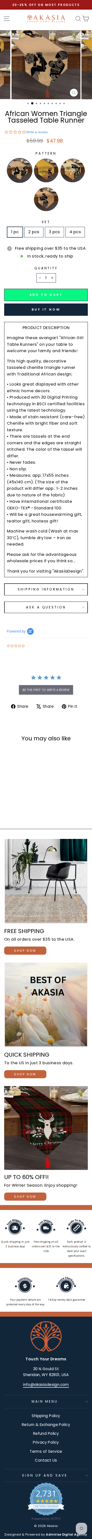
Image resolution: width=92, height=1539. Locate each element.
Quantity (46, 268)
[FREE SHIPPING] (46, 881)
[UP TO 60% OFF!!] (46, 1128)
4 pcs (75, 232)
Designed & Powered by (46, 1534)
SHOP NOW (25, 951)
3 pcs (54, 232)
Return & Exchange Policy (46, 1424)
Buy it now (46, 309)
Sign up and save (44, 1475)
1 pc (15, 232)
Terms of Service (46, 1451)
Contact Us (46, 1460)
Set (46, 222)
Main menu (45, 1401)
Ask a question (46, 607)
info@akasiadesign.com (46, 1384)
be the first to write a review (46, 690)
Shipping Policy (46, 1415)
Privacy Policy (46, 1442)
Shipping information (46, 589)
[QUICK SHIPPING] (46, 1005)
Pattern (46, 153)
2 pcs (33, 232)
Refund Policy (46, 1433)
